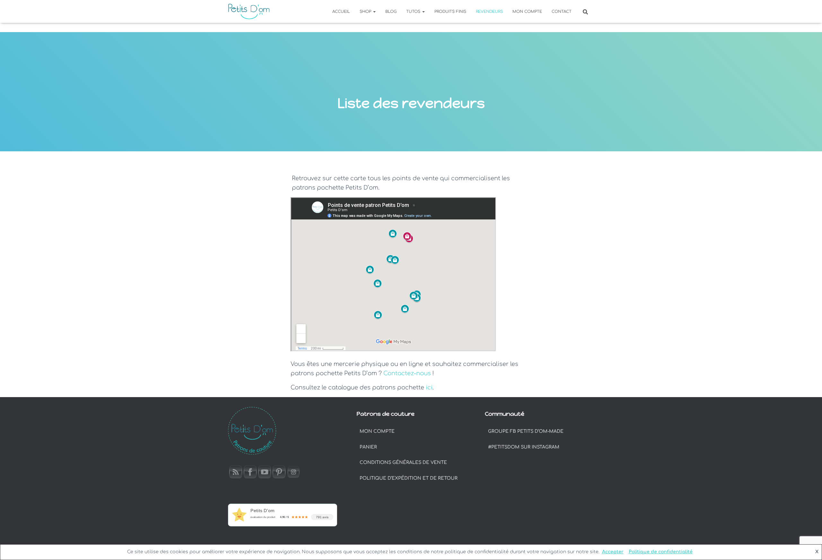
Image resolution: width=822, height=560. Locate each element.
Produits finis (450, 11)
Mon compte (527, 11)
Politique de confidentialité (661, 551)
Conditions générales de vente (403, 462)
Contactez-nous (407, 373)
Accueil (341, 11)
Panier (368, 447)
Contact (562, 11)
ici (429, 387)
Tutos (414, 11)
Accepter (613, 551)
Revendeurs (489, 11)
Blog (391, 11)
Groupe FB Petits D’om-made (526, 431)
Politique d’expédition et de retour (409, 478)
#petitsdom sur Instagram (523, 447)
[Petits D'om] (249, 12)
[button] (374, 11)
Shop (366, 11)
